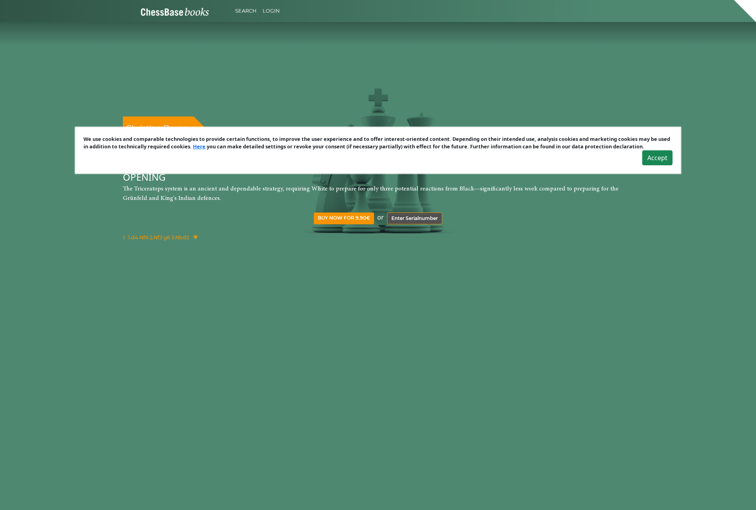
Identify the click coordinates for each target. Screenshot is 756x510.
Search (245, 11)
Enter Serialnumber (414, 218)
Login (271, 11)
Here (199, 146)
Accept (657, 157)
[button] (195, 237)
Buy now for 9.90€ (344, 218)
